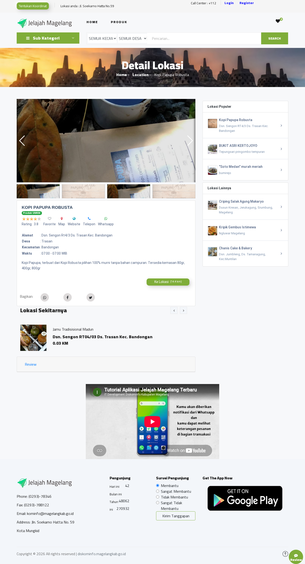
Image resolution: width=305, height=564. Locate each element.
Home (92, 22)
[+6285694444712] (89, 218)
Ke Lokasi (168, 282)
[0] (278, 21)
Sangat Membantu (176, 491)
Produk (119, 22)
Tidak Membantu (174, 497)
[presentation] (174, 310)
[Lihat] (106, 140)
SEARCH (274, 38)
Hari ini (114, 486)
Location (140, 74)
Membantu (169, 485)
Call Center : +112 (203, 3)
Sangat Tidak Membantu (171, 505)
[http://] (74, 218)
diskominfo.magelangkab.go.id (102, 553)
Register (246, 2)
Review (30, 364)
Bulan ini (116, 494)
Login (229, 2)
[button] (190, 140)
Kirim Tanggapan (175, 515)
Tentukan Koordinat (33, 6)
